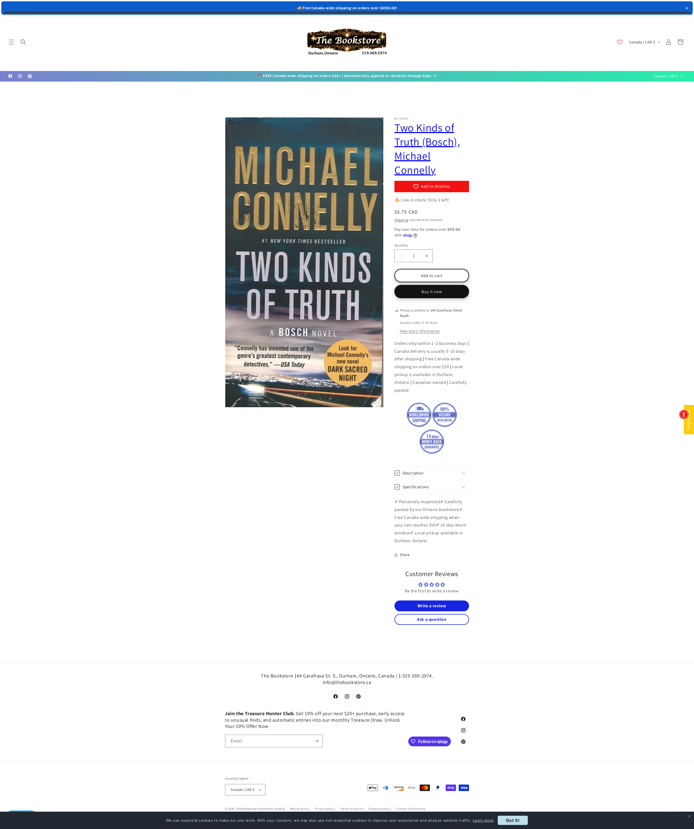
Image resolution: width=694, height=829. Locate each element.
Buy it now (432, 291)
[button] (11, 42)
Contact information (410, 809)
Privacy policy (325, 809)
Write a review (431, 606)
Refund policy (300, 809)
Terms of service (351, 809)
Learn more (483, 820)
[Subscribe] (316, 741)
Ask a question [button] (431, 619)
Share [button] (405, 554)
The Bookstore (246, 809)
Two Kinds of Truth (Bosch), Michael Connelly (427, 148)
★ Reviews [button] (689, 419)
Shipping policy (379, 809)
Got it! (513, 820)
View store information (420, 331)
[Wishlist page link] (619, 42)
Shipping (401, 220)
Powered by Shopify (271, 809)
